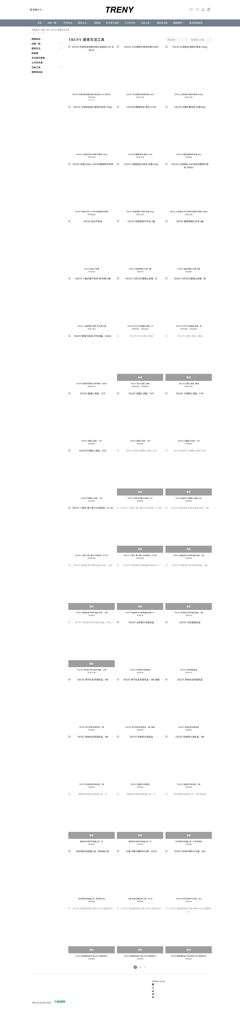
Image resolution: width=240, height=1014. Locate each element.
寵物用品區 (162, 22)
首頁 (40, 22)
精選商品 (36, 39)
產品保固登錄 (195, 22)
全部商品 (35, 29)
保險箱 (97, 22)
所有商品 (68, 22)
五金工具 (145, 22)
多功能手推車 (112, 22)
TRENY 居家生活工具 (59, 29)
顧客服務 (177, 22)
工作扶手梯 (129, 22)
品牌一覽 (52, 22)
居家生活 (82, 22)
